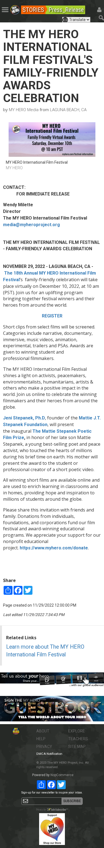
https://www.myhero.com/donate (54, 547)
